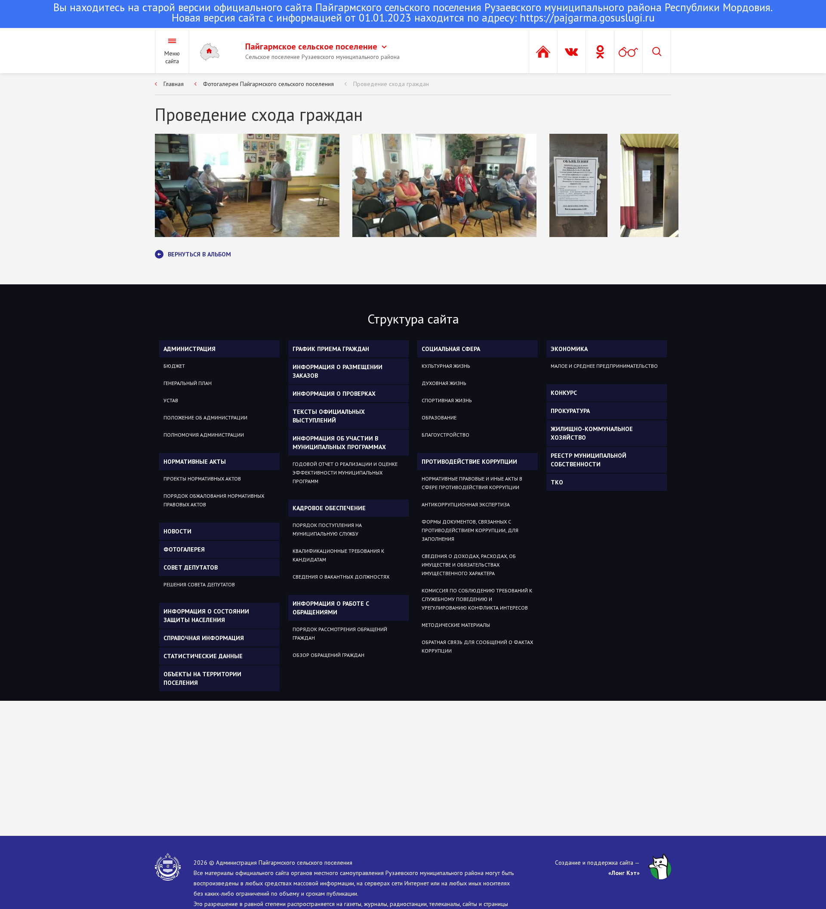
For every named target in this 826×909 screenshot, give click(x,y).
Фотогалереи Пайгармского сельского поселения (268, 84)
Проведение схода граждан (391, 84)
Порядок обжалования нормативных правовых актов (213, 500)
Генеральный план (187, 383)
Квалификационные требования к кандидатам (338, 555)
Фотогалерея (184, 549)
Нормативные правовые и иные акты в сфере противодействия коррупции (472, 482)
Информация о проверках (334, 393)
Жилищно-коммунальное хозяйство (592, 433)
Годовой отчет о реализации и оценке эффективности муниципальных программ (345, 472)
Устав (170, 400)
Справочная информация (203, 638)
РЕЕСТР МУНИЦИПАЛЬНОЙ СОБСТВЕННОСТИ (588, 460)
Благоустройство (445, 434)
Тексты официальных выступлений (329, 416)
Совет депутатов (190, 567)
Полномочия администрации (203, 434)
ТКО (557, 482)
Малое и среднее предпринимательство (604, 366)
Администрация (189, 349)
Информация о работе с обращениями (331, 608)
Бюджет (174, 366)
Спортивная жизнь (447, 400)
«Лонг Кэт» (624, 873)
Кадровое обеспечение (329, 508)
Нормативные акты (194, 461)
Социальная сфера (451, 349)
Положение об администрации (205, 417)
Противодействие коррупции (469, 461)
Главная (173, 84)
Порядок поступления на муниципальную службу (327, 529)
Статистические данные (203, 656)
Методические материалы (456, 625)
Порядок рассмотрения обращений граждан (340, 633)
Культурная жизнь (446, 366)
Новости (177, 531)
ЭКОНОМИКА (569, 349)
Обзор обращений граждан (328, 655)
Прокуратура (570, 411)
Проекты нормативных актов (202, 478)
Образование (439, 417)
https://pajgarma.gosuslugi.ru (587, 18)
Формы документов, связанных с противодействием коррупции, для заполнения (470, 530)
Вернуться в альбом (199, 254)
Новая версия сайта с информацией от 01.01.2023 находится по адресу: (413, 13)
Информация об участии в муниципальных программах (339, 442)
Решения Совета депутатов (199, 584)
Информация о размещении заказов (337, 371)
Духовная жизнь (444, 383)
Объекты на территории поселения (202, 678)
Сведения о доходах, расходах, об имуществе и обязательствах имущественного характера (469, 564)
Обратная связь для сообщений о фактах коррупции (477, 646)
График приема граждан (331, 349)
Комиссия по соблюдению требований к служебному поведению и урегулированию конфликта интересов (477, 599)
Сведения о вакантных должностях (341, 576)
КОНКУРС (564, 393)
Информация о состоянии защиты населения (206, 615)
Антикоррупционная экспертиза (466, 504)
